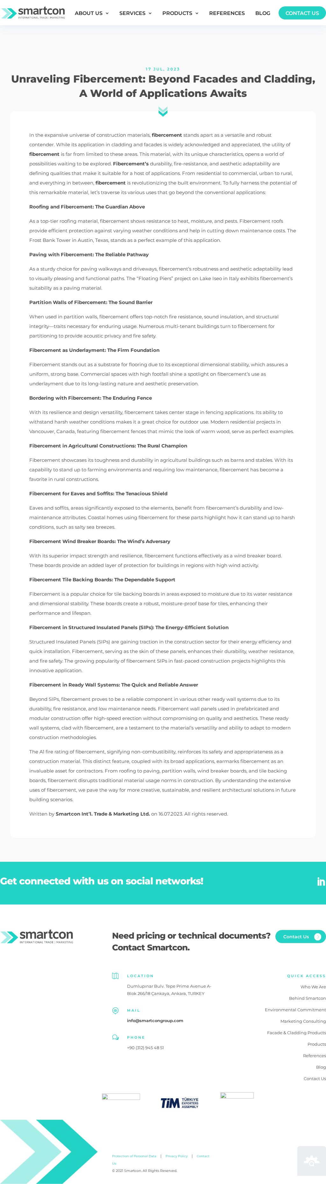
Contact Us (302, 13)
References (227, 13)
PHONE (136, 1037)
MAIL (133, 1010)
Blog (262, 13)
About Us (89, 13)
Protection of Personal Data (134, 1156)
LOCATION (140, 976)
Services (132, 13)
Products (177, 13)
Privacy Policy (177, 1156)
